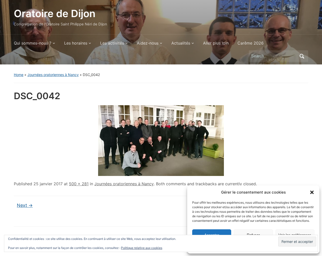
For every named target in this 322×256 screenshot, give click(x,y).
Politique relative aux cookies (141, 248)
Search (302, 56)
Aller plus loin (216, 43)
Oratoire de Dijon (54, 13)
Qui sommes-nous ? (32, 43)
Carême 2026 (250, 43)
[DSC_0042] (161, 140)
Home (18, 74)
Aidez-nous (147, 43)
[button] (311, 192)
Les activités (112, 43)
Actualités (180, 43)
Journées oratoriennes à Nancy (53, 74)
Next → (25, 205)
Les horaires (75, 43)
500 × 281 (79, 183)
